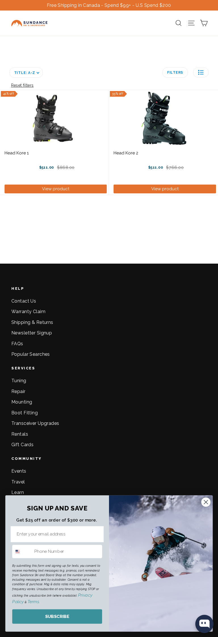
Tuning (18, 380)
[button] (201, 72)
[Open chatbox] (204, 624)
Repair (18, 391)
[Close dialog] (206, 502)
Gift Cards (22, 444)
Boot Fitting (24, 412)
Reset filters (22, 85)
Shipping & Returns (32, 322)
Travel (18, 482)
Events (18, 471)
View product (55, 188)
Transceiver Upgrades (35, 423)
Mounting (21, 402)
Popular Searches (30, 354)
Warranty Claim (28, 311)
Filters (175, 73)
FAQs (17, 343)
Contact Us (23, 301)
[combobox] (22, 551)
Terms (33, 601)
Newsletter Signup (31, 333)
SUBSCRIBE (57, 616)
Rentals (19, 434)
